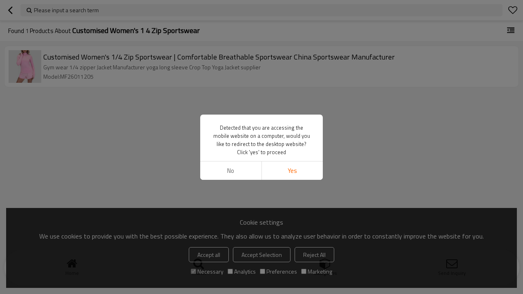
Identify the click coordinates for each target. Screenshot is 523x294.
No (230, 170)
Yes (292, 170)
